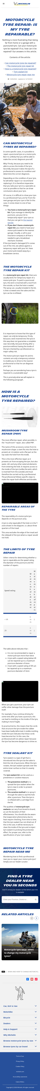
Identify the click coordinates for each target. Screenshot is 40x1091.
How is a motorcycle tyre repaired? (20, 69)
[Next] (36, 918)
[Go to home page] (22, 4)
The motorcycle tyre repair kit (20, 66)
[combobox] (20, 899)
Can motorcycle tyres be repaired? (20, 63)
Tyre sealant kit (21, 71)
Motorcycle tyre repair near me (21, 74)
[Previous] (32, 918)
